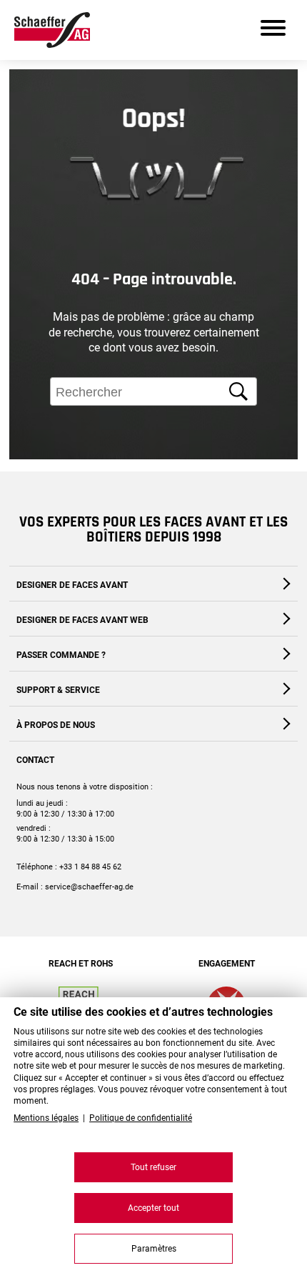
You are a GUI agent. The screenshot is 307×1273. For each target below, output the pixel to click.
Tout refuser (153, 1167)
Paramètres (153, 1249)
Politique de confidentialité (140, 1118)
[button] (282, 495)
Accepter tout (153, 1208)
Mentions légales (46, 1118)
